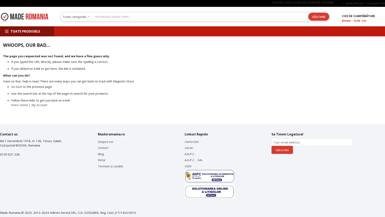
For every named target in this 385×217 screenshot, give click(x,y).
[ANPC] (210, 176)
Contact (103, 148)
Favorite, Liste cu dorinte (289, 2)
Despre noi (105, 142)
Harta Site (192, 142)
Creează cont (376, 3)
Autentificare (355, 3)
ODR (188, 166)
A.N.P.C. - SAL (194, 160)
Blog (101, 154)
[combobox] (190, 16)
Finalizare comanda (320, 2)
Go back (16, 87)
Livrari (189, 148)
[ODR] (210, 191)
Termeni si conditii (110, 166)
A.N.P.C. (190, 154)
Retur (102, 160)
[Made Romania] (24, 17)
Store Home (19, 105)
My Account (39, 105)
